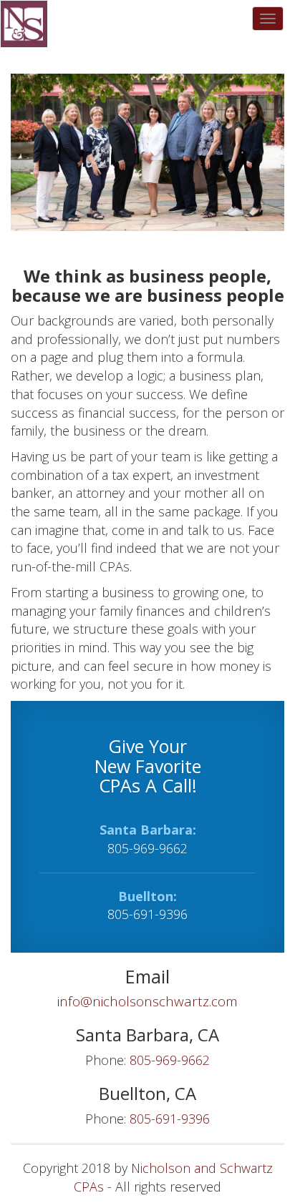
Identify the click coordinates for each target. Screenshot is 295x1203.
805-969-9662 (147, 848)
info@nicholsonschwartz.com (147, 1001)
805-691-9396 (147, 914)
